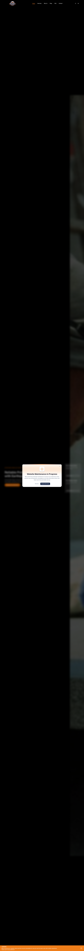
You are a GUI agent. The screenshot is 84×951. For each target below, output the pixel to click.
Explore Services (45, 483)
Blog (51, 3)
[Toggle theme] (75, 3)
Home (33, 3)
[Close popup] (59, 466)
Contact (60, 3)
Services (39, 3)
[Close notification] (81, 948)
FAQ (55, 3)
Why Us (45, 3)
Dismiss (37, 483)
